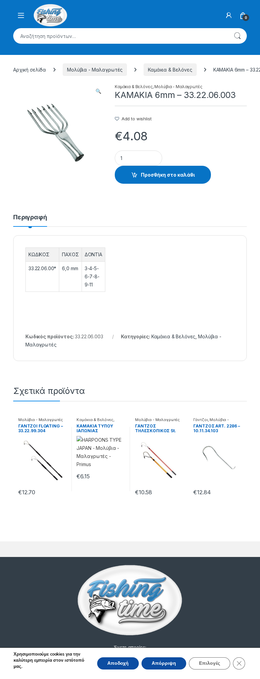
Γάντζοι (200, 419)
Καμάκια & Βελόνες (170, 70)
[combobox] (120, 36)
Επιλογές (209, 663)
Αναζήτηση (237, 36)
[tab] (30, 220)
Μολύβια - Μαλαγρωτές (95, 70)
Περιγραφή (30, 217)
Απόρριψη (164, 663)
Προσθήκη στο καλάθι (168, 175)
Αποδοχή (118, 663)
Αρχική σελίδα (29, 70)
